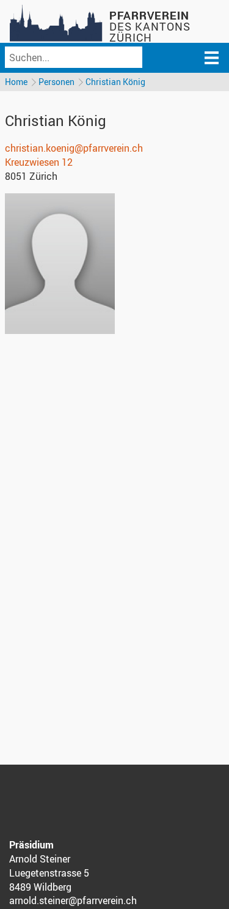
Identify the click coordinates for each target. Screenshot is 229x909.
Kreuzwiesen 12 (39, 162)
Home (16, 81)
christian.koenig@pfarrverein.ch (74, 148)
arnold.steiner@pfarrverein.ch (73, 900)
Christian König (115, 81)
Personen (56, 81)
